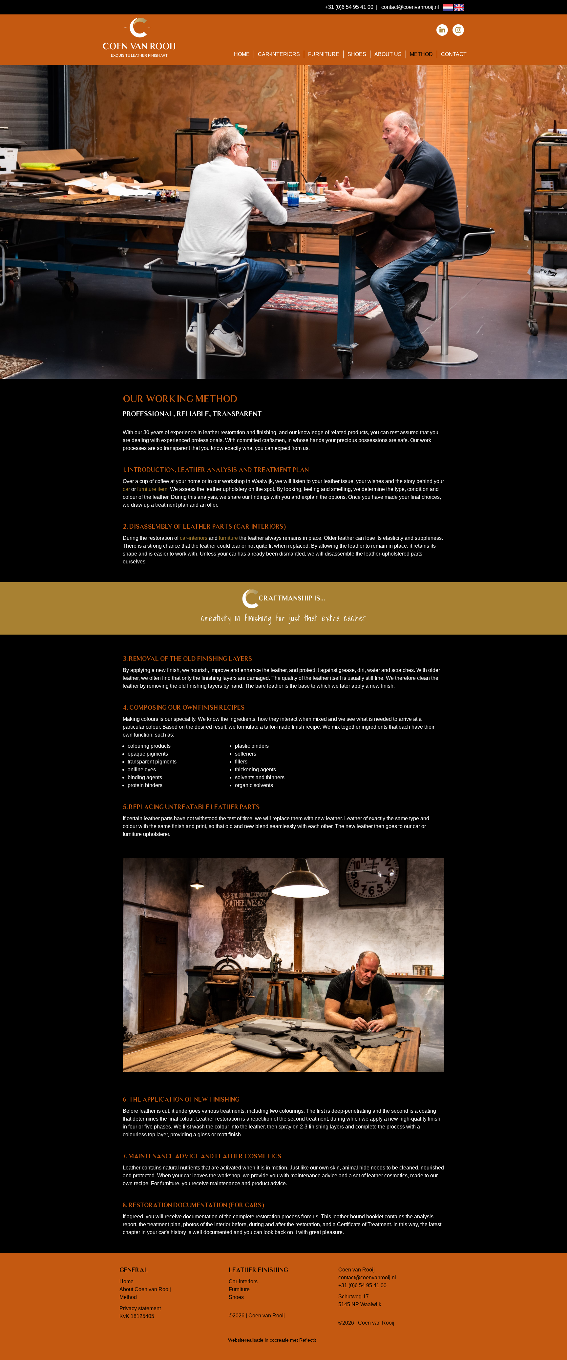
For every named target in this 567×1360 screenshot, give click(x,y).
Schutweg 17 (353, 1296)
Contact (454, 54)
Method (421, 54)
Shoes (356, 54)
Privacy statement (140, 1308)
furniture (228, 538)
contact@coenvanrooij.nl (410, 7)
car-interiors (193, 538)
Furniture (323, 54)
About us (388, 54)
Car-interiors (279, 54)
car (126, 489)
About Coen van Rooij (145, 1289)
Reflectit (307, 1340)
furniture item (152, 489)
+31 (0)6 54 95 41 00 (349, 7)
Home (242, 54)
